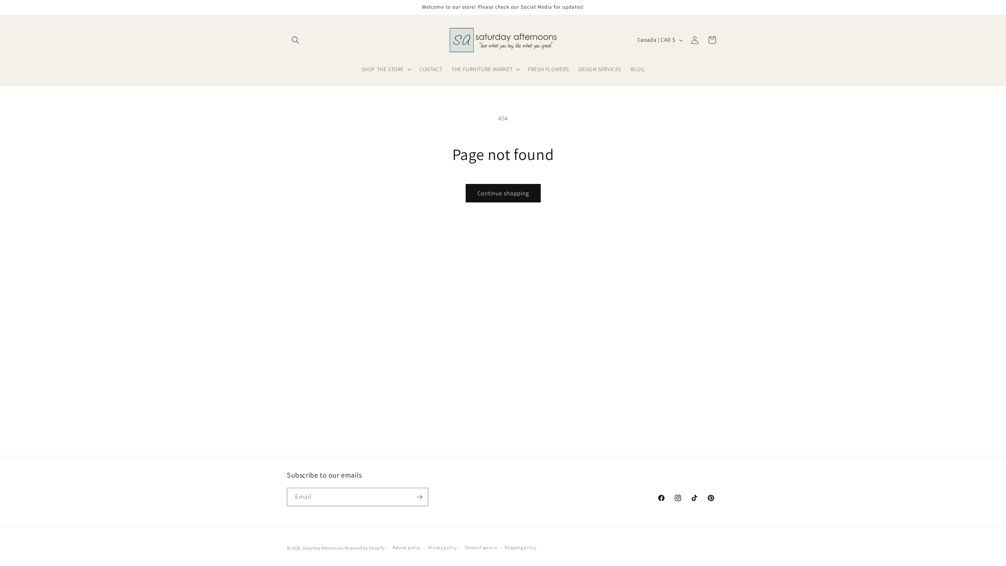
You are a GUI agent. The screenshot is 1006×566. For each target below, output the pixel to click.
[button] (295, 40)
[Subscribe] (419, 497)
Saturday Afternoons (323, 548)
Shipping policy (521, 547)
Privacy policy (442, 547)
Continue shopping (503, 193)
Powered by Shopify (365, 548)
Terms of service (480, 547)
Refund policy (406, 547)
